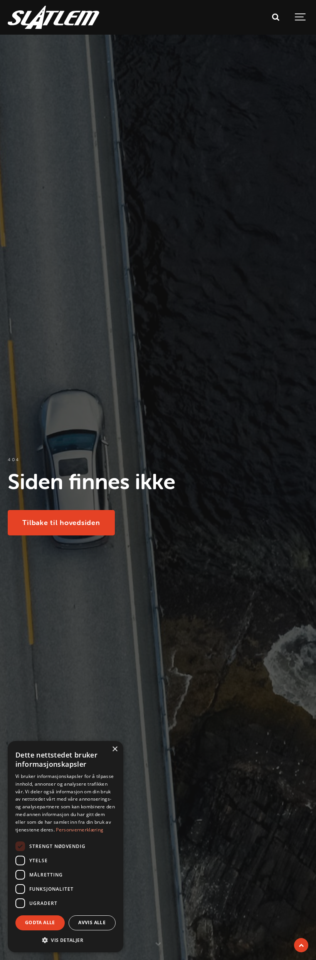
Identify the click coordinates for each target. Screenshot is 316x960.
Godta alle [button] (40, 922)
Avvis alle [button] (92, 922)
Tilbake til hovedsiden (61, 522)
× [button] (115, 749)
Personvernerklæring (79, 829)
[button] (65, 940)
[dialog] (65, 846)
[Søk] (275, 17)
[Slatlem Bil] (53, 17)
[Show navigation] (300, 17)
